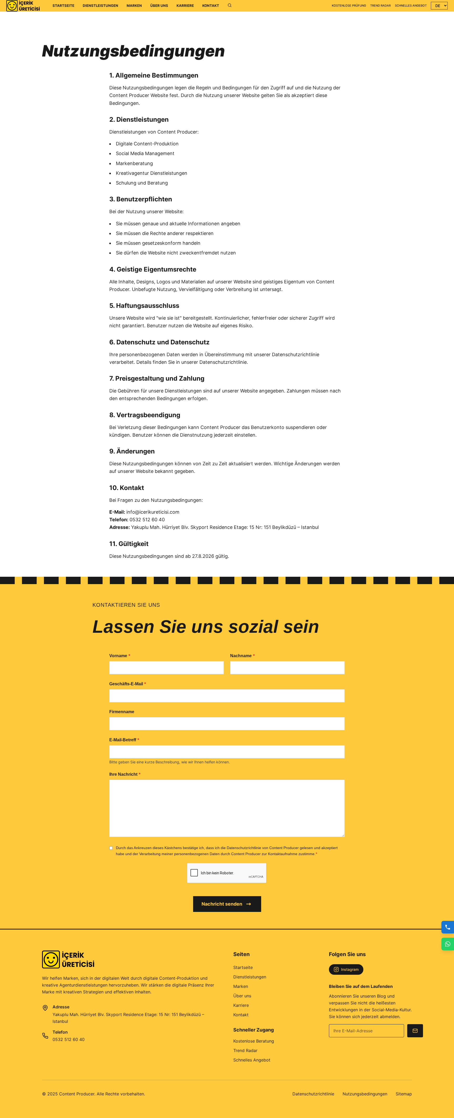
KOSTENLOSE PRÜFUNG (349, 5)
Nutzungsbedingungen (365, 1093)
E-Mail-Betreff (124, 739)
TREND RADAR (380, 5)
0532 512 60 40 (69, 1039)
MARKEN (134, 5)
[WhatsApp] (447, 944)
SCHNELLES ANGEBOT (411, 5)
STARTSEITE (63, 5)
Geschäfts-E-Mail (127, 683)
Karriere (241, 1005)
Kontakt (241, 1014)
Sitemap (404, 1093)
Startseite (243, 967)
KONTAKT (210, 5)
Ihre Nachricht (125, 774)
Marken (240, 986)
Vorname (120, 655)
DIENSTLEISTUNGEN (100, 5)
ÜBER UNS (159, 5)
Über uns (242, 995)
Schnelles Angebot (251, 1060)
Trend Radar (245, 1050)
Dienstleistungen (249, 976)
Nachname (242, 655)
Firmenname (121, 711)
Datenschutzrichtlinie (313, 1093)
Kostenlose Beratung (253, 1041)
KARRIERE (185, 5)
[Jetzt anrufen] (447, 927)
